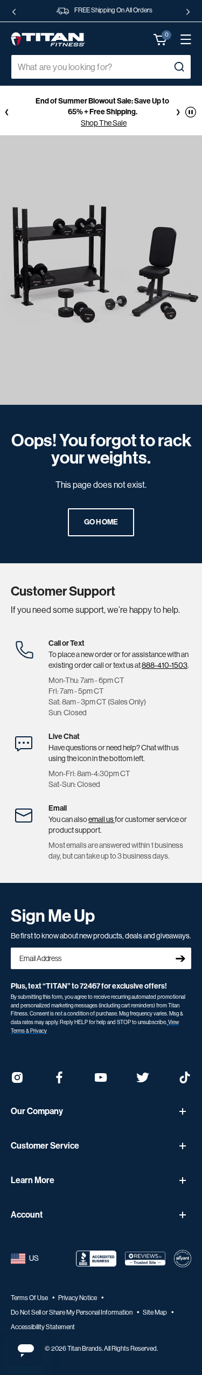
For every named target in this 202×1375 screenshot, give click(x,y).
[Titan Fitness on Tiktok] (184, 1081)
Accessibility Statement (43, 1327)
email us (101, 819)
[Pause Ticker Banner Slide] (190, 112)
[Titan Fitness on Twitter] (142, 1081)
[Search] (179, 67)
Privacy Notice (78, 1298)
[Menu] (180, 39)
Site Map (155, 1312)
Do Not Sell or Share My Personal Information (72, 1312)
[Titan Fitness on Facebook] (59, 1081)
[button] (160, 39)
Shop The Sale (104, 123)
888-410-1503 (164, 665)
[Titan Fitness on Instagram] (17, 1081)
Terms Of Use (30, 1298)
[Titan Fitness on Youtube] (101, 1081)
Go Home (101, 522)
